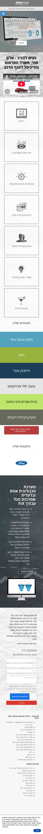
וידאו (22, 355)
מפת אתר (29, 790)
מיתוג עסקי (29, 783)
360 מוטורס (29, 727)
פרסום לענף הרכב (26, 730)
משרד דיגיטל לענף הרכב (24, 737)
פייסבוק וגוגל (21, 370)
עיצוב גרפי (29, 778)
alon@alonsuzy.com (25, 654)
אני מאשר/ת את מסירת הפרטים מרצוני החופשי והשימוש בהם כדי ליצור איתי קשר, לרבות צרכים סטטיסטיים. (23, 689)
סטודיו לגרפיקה (27, 780)
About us (29, 757)
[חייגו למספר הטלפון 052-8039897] (3, 3)
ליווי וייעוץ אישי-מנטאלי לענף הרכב (21, 768)
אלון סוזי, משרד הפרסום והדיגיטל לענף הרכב (21, 9)
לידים (31, 752)
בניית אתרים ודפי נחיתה (21, 401)
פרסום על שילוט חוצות (25, 773)
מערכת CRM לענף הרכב (24, 750)
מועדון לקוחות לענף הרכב (24, 745)
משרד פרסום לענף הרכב (24, 735)
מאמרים (30, 732)
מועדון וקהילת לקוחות (21, 417)
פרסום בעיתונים (27, 770)
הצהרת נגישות (28, 793)
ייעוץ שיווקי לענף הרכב (25, 740)
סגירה (37, 830)
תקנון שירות (29, 795)
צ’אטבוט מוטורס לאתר (25, 759)
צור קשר (30, 755)
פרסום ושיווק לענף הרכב (24, 747)
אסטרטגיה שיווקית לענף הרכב (22, 742)
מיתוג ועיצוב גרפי (21, 339)
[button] (39, 3)
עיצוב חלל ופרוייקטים (21, 386)
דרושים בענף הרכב (26, 788)
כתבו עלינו (29, 785)
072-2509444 (29, 650)
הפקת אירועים (28, 775)
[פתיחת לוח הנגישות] (3, 13)
